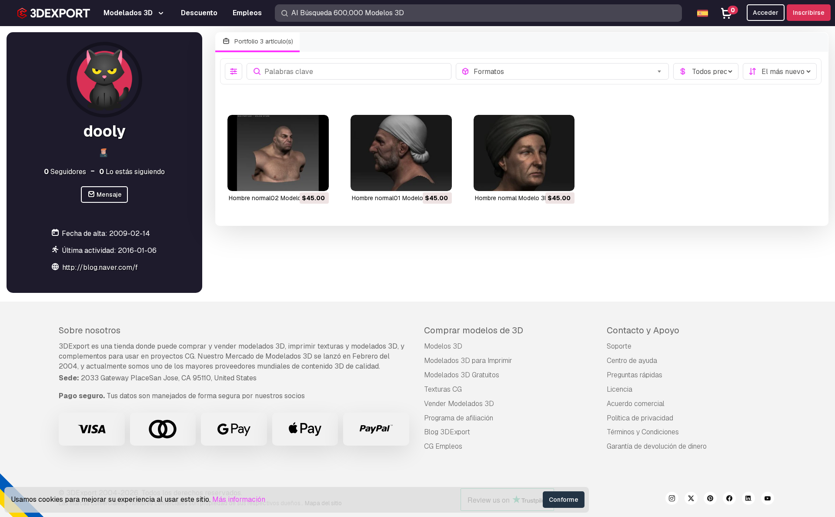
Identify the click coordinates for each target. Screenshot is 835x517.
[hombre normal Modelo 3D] (524, 153)
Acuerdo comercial (636, 403)
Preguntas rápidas (634, 374)
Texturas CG (443, 389)
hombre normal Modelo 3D (512, 198)
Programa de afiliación (458, 418)
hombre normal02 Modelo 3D (270, 198)
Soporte (619, 346)
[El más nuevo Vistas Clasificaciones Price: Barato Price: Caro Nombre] (780, 71)
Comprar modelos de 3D (473, 330)
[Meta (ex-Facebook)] (729, 499)
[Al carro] (298, 178)
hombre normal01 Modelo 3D (392, 198)
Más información (238, 499)
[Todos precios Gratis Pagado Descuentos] (705, 71)
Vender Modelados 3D (459, 403)
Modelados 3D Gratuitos (461, 374)
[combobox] (569, 71)
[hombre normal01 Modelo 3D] (401, 153)
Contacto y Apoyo (643, 330)
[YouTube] (767, 499)
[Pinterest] (710, 499)
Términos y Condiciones (643, 431)
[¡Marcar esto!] (316, 178)
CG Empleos (443, 446)
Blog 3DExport (447, 431)
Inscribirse (809, 13)
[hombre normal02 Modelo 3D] (278, 153)
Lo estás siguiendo (132, 171)
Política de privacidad (640, 418)
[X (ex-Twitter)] (691, 499)
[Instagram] (672, 499)
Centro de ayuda (632, 360)
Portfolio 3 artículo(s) (263, 41)
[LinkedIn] (748, 499)
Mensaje (108, 194)
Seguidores (65, 171)
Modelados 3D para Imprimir (468, 360)
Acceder (765, 13)
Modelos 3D (443, 346)
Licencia (619, 389)
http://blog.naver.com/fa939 (108, 267)
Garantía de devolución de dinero (657, 446)
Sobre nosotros (89, 330)
